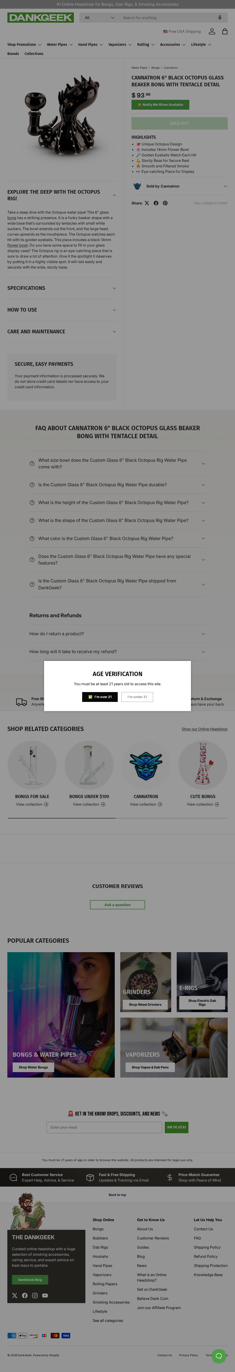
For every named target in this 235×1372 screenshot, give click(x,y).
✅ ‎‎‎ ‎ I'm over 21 (100, 697)
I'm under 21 (137, 697)
